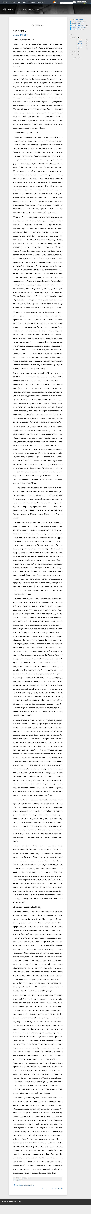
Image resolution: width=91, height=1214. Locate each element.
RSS (56, 2)
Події (19, 2)
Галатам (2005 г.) (76, 23)
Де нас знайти (41, 2)
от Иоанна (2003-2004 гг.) (78, 25)
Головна (5, 2)
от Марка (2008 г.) (76, 29)
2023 (72, 51)
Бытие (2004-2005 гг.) (19, 1180)
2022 (72, 54)
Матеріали (31, 2)
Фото (24, 2)
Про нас (12, 2)
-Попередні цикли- (76, 19)
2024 (72, 37)
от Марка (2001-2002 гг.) (78, 27)
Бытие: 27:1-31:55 (21, 35)
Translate (88, 3)
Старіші (76, 57)
